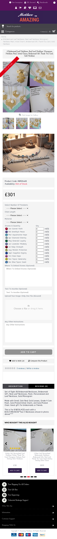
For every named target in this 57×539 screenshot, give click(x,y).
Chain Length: (10, 212)
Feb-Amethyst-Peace (16, 232)
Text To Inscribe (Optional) (16, 289)
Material (8, 219)
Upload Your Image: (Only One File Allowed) (23, 296)
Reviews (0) (41, 386)
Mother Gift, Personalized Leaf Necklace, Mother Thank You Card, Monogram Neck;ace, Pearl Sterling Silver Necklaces (15, 456)
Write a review (33, 368)
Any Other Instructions (14, 322)
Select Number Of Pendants (16, 205)
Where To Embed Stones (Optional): (20, 266)
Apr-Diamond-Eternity (17, 238)
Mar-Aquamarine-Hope (17, 235)
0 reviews (21, 368)
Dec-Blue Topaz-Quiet (17, 262)
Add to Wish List (18, 361)
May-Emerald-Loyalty (17, 241)
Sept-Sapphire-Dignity (17, 253)
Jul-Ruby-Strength (15, 247)
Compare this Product (38, 361)
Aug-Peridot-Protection (17, 250)
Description (16, 386)
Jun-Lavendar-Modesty (17, 244)
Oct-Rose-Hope (14, 256)
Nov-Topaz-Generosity (17, 259)
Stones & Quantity (12, 226)
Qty (37, 226)
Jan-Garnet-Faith (15, 229)
